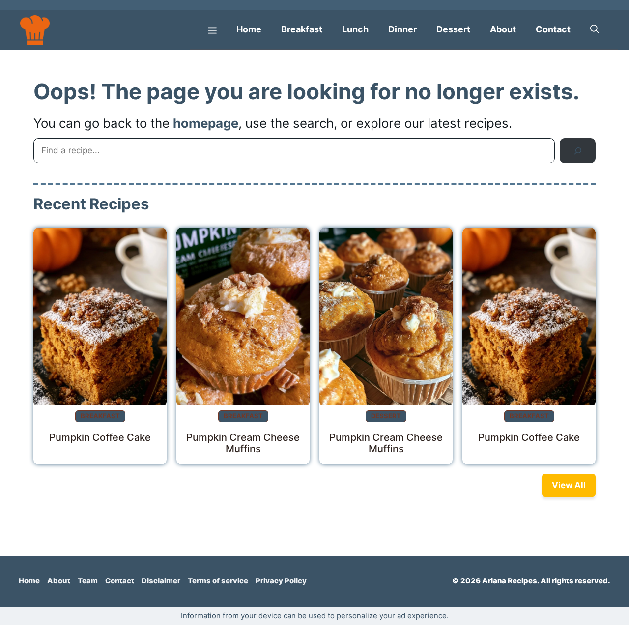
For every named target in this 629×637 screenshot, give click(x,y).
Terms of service (218, 581)
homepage (205, 123)
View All (569, 485)
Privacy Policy (281, 581)
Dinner (402, 29)
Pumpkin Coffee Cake (100, 437)
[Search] (578, 150)
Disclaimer (161, 581)
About (503, 29)
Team (88, 581)
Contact (553, 29)
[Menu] (212, 29)
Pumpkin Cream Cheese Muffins (243, 442)
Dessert (453, 29)
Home (248, 29)
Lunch (355, 29)
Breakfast (301, 29)
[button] (594, 29)
